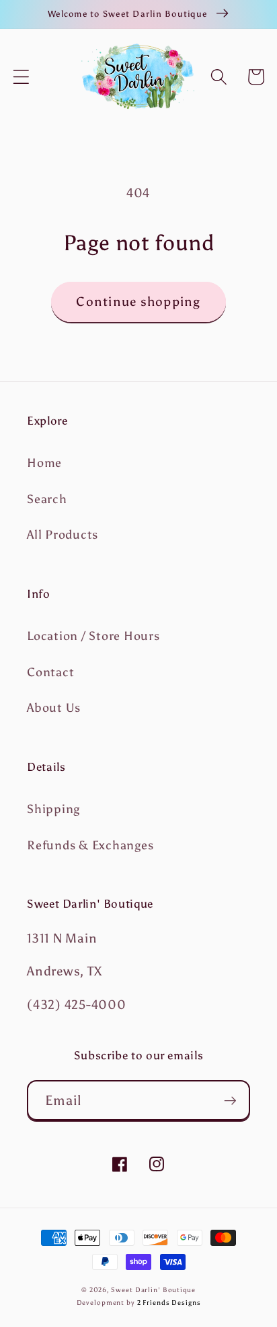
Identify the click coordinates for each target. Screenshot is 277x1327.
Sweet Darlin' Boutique (153, 1289)
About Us (54, 707)
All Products (62, 534)
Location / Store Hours (93, 636)
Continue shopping (138, 301)
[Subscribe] (230, 1100)
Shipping (53, 809)
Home (44, 463)
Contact (50, 672)
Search (47, 499)
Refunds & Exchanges (90, 845)
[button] (21, 76)
